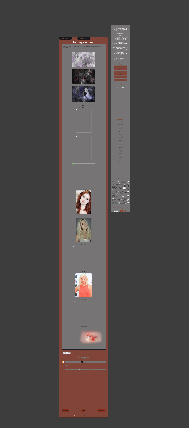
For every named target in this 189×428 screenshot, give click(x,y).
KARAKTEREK (122, 193)
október (120, 140)
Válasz (66, 365)
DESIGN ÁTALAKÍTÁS (120, 187)
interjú (117, 203)
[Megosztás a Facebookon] (68, 353)
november (120, 124)
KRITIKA (114, 195)
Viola (113, 203)
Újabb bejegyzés (65, 410)
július (120, 130)
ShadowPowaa (122, 200)
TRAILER (123, 202)
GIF (120, 192)
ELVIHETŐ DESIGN (117, 189)
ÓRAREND (122, 203)
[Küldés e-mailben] (64, 353)
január (120, 153)
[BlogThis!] (65, 353)
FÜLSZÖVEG (115, 192)
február (121, 134)
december (120, 137)
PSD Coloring (124, 198)
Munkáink (120, 77)
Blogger (106, 425)
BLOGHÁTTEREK (115, 183)
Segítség (114, 200)
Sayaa (124, 199)
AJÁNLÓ (114, 181)
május (120, 131)
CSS (113, 184)
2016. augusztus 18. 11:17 (87, 369)
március (121, 121)
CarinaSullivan (119, 184)
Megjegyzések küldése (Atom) (86, 415)
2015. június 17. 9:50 (87, 362)
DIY (128, 188)
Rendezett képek (116, 199)
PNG (116, 198)
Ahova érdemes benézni (120, 79)
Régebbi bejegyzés (101, 410)
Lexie (127, 196)
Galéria (120, 74)
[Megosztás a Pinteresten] (70, 353)
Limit (120, 69)
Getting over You (84, 326)
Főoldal (83, 410)
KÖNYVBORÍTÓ (116, 196)
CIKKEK (123, 183)
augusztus (120, 128)
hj (82, 362)
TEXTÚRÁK (114, 202)
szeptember (120, 127)
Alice (122, 181)
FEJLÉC (123, 191)
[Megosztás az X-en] (67, 353)
